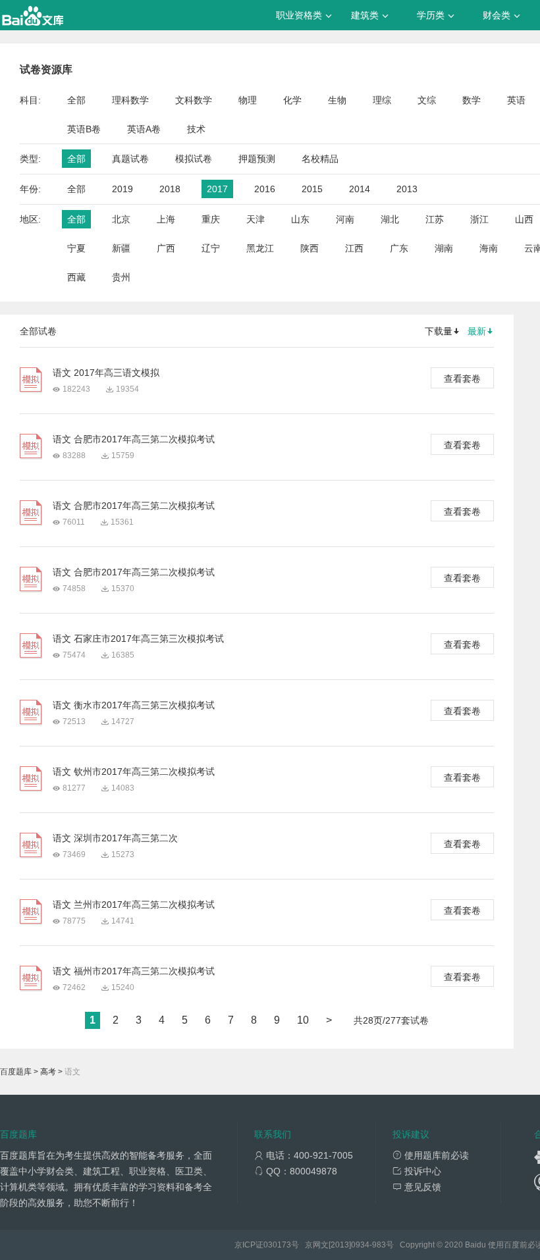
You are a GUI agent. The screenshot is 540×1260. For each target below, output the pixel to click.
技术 (196, 129)
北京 (121, 219)
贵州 (121, 277)
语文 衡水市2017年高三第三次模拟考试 (134, 705)
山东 (300, 219)
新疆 (121, 248)
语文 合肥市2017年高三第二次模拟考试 (134, 439)
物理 (247, 100)
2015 (312, 189)
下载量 (438, 331)
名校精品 (320, 158)
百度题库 (16, 1071)
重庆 (211, 219)
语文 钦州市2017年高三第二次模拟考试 (134, 771)
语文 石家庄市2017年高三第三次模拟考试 (138, 638)
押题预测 (256, 158)
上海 (166, 219)
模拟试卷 (193, 158)
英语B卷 (84, 129)
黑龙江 (260, 248)
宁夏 (76, 248)
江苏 (434, 219)
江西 (354, 248)
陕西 (309, 248)
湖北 (390, 219)
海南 (488, 248)
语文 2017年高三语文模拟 (106, 372)
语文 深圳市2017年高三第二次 (115, 838)
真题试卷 (130, 158)
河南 (345, 219)
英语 (516, 100)
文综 (427, 100)
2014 (359, 189)
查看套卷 (462, 378)
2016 (264, 189)
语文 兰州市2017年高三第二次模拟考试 (134, 904)
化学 (292, 100)
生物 (337, 100)
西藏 (76, 277)
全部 (76, 100)
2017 (217, 189)
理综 (382, 100)
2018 (169, 189)
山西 (524, 219)
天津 (255, 219)
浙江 (479, 219)
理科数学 (130, 100)
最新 (477, 331)
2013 (407, 189)
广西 (166, 248)
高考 (48, 1071)
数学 (471, 100)
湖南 (444, 248)
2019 (122, 189)
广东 (399, 248)
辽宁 (211, 248)
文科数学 (193, 100)
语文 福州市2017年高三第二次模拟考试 (134, 971)
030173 (277, 1244)
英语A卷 (144, 129)
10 (303, 1020)
